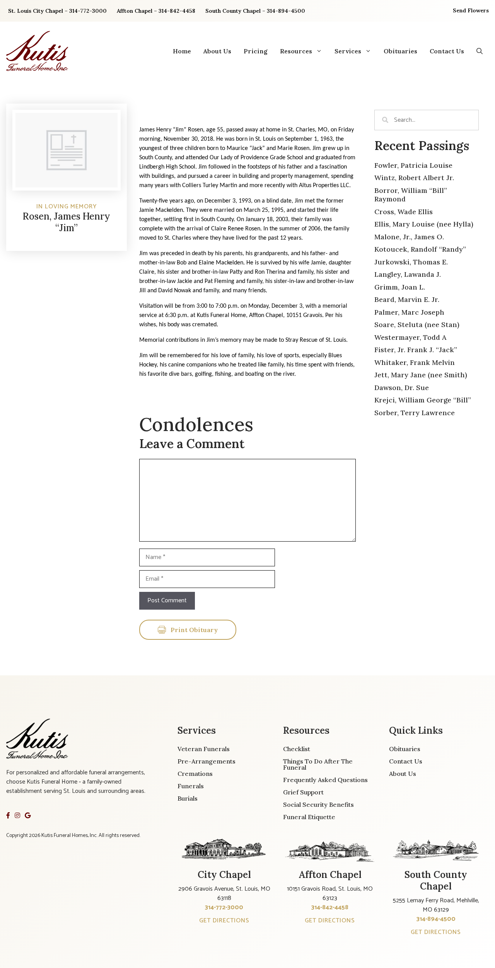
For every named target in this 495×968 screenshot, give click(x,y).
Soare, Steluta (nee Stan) (416, 324)
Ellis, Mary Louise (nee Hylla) (423, 224)
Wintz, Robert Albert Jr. (414, 177)
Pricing (256, 51)
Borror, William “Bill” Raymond (410, 195)
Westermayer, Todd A (410, 337)
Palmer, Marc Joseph (409, 312)
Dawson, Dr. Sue (401, 387)
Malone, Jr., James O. (409, 236)
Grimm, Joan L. (399, 287)
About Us (217, 51)
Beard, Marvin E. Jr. (406, 299)
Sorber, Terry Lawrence (414, 412)
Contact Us (447, 51)
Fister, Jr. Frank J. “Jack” (415, 349)
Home (182, 51)
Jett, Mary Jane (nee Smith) (420, 374)
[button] (479, 51)
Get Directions (224, 920)
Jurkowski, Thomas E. (411, 261)
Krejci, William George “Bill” (422, 399)
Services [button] (348, 51)
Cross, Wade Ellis (403, 211)
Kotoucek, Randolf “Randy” (420, 249)
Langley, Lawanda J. (407, 274)
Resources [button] (296, 51)
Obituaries (400, 51)
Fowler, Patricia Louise (413, 165)
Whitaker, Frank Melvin (414, 362)
